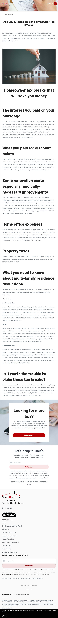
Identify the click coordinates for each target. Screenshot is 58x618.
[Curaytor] (9, 516)
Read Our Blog (6, 546)
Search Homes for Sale (9, 536)
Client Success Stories (9, 533)
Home (4, 523)
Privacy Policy (29, 589)
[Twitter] (5, 508)
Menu (49, 4)
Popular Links (6, 549)
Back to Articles (9, 14)
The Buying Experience (9, 552)
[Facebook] (2, 508)
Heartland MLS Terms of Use (7, 608)
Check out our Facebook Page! (12, 526)
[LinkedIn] (8, 508)
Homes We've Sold (8, 539)
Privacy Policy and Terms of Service (39, 477)
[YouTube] (11, 508)
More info (4, 611)
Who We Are (6, 529)
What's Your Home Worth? (10, 542)
